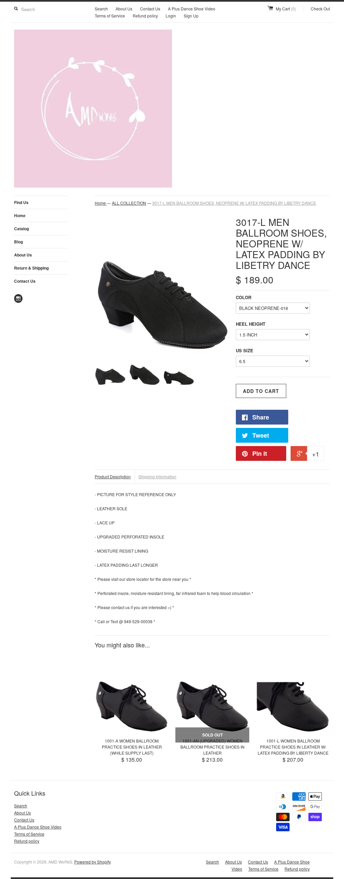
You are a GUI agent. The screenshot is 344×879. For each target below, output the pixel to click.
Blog (18, 242)
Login (171, 15)
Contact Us (150, 8)
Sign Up (191, 15)
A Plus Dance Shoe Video (191, 8)
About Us (124, 8)
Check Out (320, 8)
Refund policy (145, 15)
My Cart (286, 8)
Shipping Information (157, 476)
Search (101, 8)
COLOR (243, 297)
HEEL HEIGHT (250, 324)
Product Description (113, 476)
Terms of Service (110, 15)
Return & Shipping (31, 268)
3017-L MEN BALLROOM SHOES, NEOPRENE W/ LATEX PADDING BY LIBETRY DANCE (234, 203)
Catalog (21, 229)
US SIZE (244, 350)
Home (20, 215)
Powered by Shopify (92, 862)
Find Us (21, 202)
